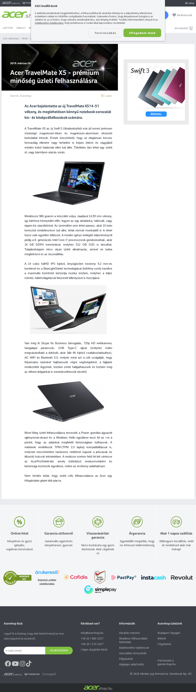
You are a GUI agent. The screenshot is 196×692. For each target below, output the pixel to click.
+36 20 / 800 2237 (92, 638)
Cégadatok (164, 644)
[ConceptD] (49, 674)
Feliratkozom (59, 650)
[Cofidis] (75, 577)
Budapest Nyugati (169, 633)
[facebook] (8, 663)
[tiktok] (28, 663)
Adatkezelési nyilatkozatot (49, 23)
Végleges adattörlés (131, 664)
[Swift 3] (156, 92)
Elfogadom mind (142, 33)
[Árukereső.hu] (46, 573)
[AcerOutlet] (13, 674)
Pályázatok (126, 659)
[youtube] (15, 663)
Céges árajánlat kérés (94, 649)
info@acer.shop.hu (92, 633)
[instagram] (22, 663)
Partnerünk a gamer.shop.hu (167, 662)
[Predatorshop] (32, 674)
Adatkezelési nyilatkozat (134, 647)
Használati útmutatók (132, 653)
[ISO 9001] (98, 577)
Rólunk (162, 638)
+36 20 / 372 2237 (92, 644)
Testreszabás (105, 33)
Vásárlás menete (129, 633)
